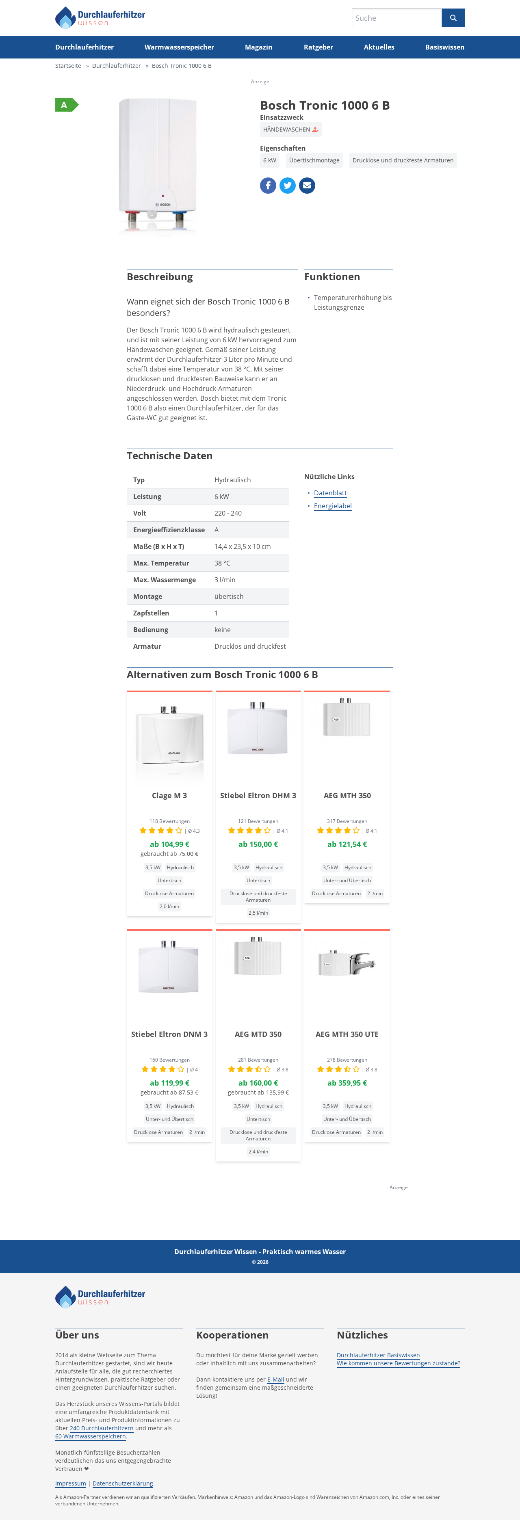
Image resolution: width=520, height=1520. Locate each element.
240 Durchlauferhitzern (102, 1428)
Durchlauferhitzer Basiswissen (378, 1355)
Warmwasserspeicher (179, 47)
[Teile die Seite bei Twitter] (288, 185)
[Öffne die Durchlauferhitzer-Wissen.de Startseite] (100, 17)
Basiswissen (445, 47)
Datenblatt (330, 492)
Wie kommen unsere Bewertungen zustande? (398, 1363)
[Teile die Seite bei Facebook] (268, 185)
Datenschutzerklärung (123, 1483)
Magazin (259, 47)
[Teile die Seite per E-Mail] (307, 185)
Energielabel (333, 505)
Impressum (70, 1483)
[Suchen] (453, 18)
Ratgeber (318, 47)
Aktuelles (379, 47)
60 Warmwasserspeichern (90, 1436)
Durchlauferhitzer (84, 47)
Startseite (68, 65)
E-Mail (275, 1379)
